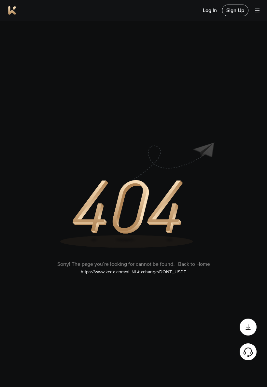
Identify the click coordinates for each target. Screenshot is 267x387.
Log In (210, 10)
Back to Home (194, 264)
